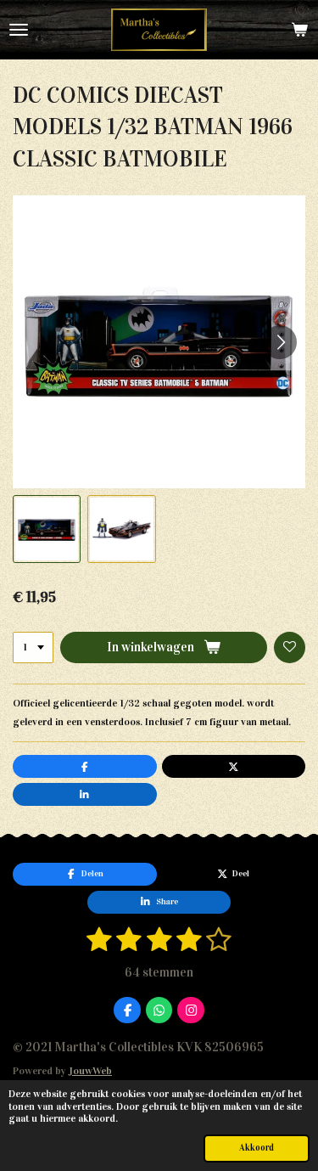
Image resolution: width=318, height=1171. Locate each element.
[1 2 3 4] (33, 648)
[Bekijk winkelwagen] (299, 29)
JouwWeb (90, 1070)
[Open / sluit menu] (18, 29)
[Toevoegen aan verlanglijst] (290, 648)
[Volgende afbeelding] (280, 342)
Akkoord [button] (256, 1147)
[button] (47, 529)
